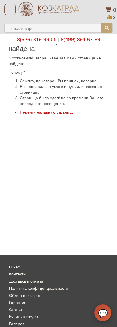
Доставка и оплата (26, 281)
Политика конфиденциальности (38, 288)
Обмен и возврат (25, 295)
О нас (14, 267)
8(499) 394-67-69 (80, 39)
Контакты (17, 274)
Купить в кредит (23, 316)
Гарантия (17, 302)
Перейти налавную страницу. (47, 112)
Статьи (15, 309)
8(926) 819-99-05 (37, 39)
